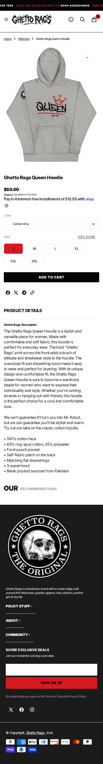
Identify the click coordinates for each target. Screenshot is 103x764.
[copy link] (32, 293)
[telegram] (24, 293)
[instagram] (32, 709)
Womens (23, 39)
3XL (37, 262)
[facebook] (8, 293)
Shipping (8, 194)
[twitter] (16, 293)
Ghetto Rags (35, 733)
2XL (16, 262)
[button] (6, 19)
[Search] (82, 19)
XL (80, 250)
